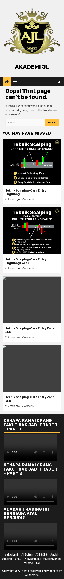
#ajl (37, 563)
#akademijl (11, 554)
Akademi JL (32, 66)
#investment (33, 558)
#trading (6, 558)
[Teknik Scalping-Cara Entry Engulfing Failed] (32, 230)
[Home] (7, 81)
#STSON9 (41, 554)
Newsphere (51, 570)
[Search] (59, 81)
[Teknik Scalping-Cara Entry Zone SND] (32, 299)
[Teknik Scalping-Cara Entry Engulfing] (32, 162)
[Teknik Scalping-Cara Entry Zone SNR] (32, 368)
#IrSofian (27, 554)
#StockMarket (52, 558)
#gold (54, 554)
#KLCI (18, 558)
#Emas (28, 563)
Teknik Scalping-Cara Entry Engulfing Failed (25, 261)
